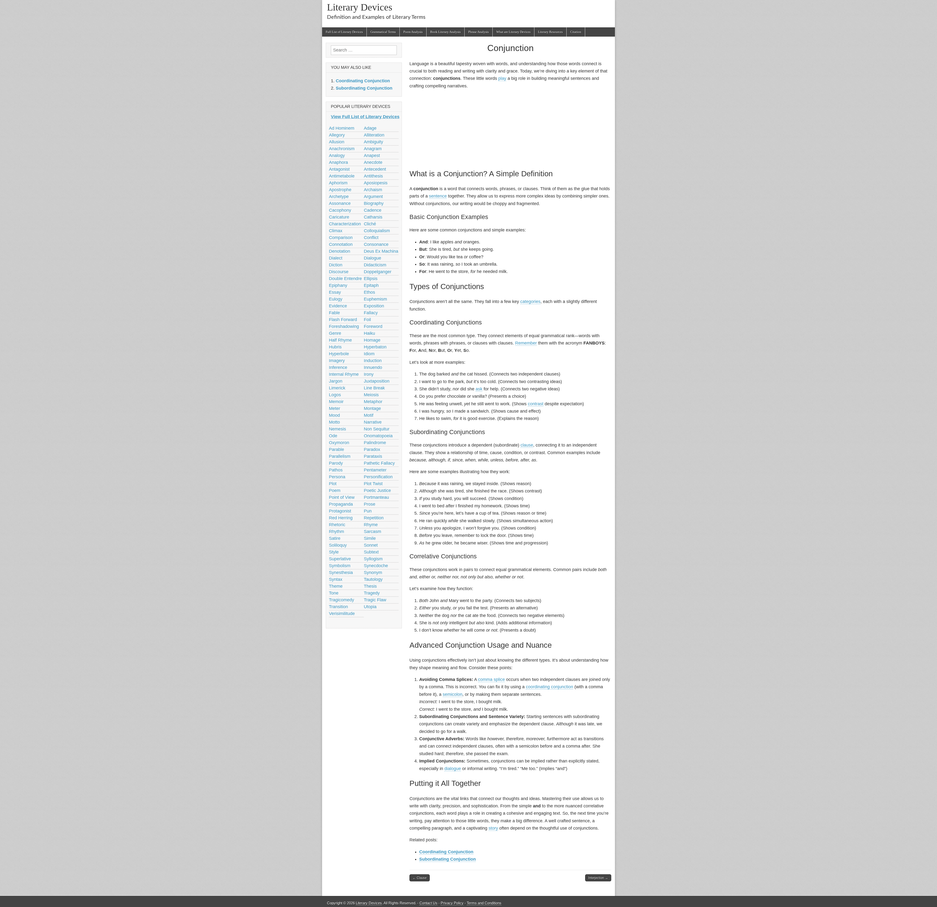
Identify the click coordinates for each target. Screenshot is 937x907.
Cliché (370, 223)
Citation (575, 32)
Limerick (337, 388)
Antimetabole (342, 176)
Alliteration (374, 135)
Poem (334, 490)
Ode (333, 435)
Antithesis (373, 176)
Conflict (371, 237)
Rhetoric (337, 524)
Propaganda (341, 504)
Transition (338, 606)
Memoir (336, 401)
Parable (336, 449)
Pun (368, 511)
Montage (372, 408)
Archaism (373, 189)
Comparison (341, 237)
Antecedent (375, 169)
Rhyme (371, 524)
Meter (334, 408)
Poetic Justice (377, 490)
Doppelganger (377, 271)
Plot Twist (373, 483)
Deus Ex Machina (381, 251)
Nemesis (337, 429)
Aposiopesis (375, 182)
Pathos (336, 470)
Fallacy (371, 312)
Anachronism (342, 148)
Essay (335, 292)
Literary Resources (550, 32)
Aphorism (338, 182)
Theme (336, 586)
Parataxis (373, 456)
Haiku (369, 333)
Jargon (335, 381)
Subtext (371, 552)
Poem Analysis (413, 32)
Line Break (374, 388)
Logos (335, 394)
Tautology (373, 579)
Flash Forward (343, 319)
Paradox (372, 449)
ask (479, 388)
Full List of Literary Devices (344, 32)
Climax (335, 230)
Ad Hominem (341, 128)
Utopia (370, 606)
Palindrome (375, 442)
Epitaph (371, 285)
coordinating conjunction (549, 686)
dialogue (452, 768)
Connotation (341, 244)
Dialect (335, 258)
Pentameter (375, 470)
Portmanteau (376, 497)
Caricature (339, 217)
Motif (368, 415)
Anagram (373, 148)
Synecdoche (376, 565)
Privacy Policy (452, 903)
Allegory (337, 135)
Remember (526, 343)
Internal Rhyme (344, 374)
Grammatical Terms (383, 32)
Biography (374, 203)
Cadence (372, 210)
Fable (334, 312)
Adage (370, 128)
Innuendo (373, 367)
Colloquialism (377, 230)
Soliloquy (338, 545)
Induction (373, 360)
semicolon (452, 694)
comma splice (491, 679)
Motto (334, 422)
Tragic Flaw (375, 599)
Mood (334, 415)
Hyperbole (339, 353)
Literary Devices (359, 7)
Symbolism (339, 565)
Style (334, 552)
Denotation (339, 251)
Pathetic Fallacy (379, 463)
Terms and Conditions (484, 903)
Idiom (369, 353)
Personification (378, 476)
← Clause (420, 878)
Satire (334, 538)
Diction (335, 264)
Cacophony (340, 210)
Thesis (370, 586)
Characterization (345, 223)
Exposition (374, 305)
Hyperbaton (375, 346)
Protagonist (340, 511)
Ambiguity (373, 141)
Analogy (337, 155)
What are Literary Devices (513, 32)
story (493, 828)
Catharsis (373, 217)
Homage (372, 340)
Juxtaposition (376, 381)
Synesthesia (341, 572)
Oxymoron (339, 442)
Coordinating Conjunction (446, 851)
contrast (535, 403)
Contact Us (428, 903)
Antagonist (339, 169)
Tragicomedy (341, 599)
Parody (336, 463)
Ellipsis (370, 278)
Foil (367, 319)
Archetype (339, 196)
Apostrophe (340, 189)
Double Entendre (345, 278)
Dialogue (372, 258)
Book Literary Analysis (445, 32)
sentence (438, 196)
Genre (335, 333)
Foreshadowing (344, 326)
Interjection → (598, 878)
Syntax (335, 579)
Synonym (373, 572)
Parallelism (339, 456)
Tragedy (372, 593)
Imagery (337, 360)
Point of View (342, 497)
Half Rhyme (340, 340)
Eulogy (335, 299)
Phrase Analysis (478, 32)
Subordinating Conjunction (447, 859)
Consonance (376, 244)
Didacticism (375, 264)
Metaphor (373, 401)
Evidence (338, 305)
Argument (373, 196)
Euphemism (375, 299)
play (502, 78)
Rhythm (336, 531)
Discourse (338, 271)
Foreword (373, 326)
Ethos (369, 292)
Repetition (374, 517)
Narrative (373, 422)
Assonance (340, 203)
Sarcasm (372, 531)
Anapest (372, 155)
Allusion (336, 141)
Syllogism (373, 558)
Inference (338, 367)
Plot (332, 483)
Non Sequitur (376, 429)
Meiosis (371, 394)
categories (530, 301)
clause (526, 445)
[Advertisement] (510, 128)
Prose (369, 504)
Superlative (340, 558)
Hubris (335, 346)
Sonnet (371, 545)
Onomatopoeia (378, 435)
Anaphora (338, 162)
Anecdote (373, 162)
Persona (337, 476)
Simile (370, 538)
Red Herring (341, 517)
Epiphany (338, 285)
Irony (369, 374)
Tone (333, 593)
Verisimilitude (342, 613)
